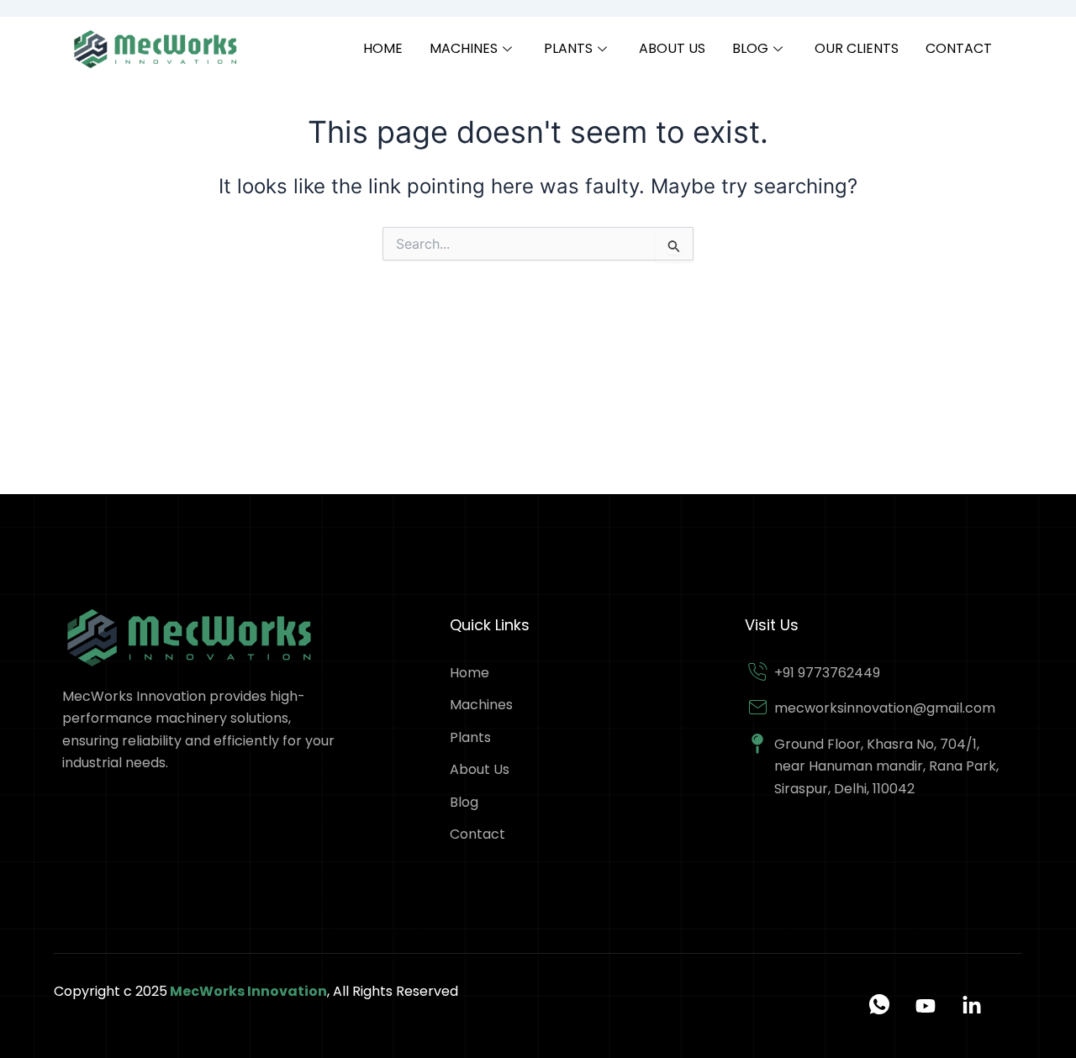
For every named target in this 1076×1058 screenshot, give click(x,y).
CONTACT (959, 48)
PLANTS (568, 48)
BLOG (750, 48)
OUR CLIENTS (857, 48)
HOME (383, 48)
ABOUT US (672, 48)
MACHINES (464, 48)
